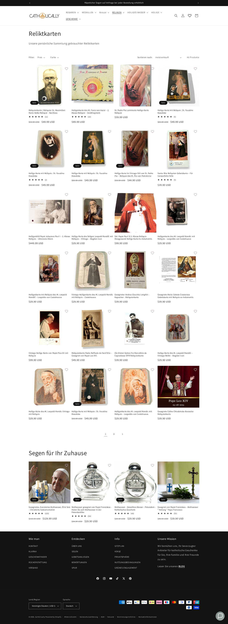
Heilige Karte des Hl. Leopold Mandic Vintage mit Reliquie (49, 412)
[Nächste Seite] (122, 434)
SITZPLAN (119, 546)
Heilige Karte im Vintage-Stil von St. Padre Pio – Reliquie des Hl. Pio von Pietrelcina (134, 174)
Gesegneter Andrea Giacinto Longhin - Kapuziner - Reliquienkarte (132, 296)
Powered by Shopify (53, 617)
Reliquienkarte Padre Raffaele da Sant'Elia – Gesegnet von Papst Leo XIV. (92, 354)
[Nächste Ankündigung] (198, 3)
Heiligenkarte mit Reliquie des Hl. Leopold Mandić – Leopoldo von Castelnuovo (48, 296)
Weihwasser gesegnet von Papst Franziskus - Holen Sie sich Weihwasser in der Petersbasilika (92, 510)
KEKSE (118, 551)
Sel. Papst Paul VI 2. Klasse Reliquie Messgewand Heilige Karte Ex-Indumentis (133, 237)
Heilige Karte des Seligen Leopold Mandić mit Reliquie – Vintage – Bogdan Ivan (92, 237)
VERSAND (33, 567)
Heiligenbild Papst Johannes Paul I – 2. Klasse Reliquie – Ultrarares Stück (49, 237)
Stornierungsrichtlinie (126, 617)
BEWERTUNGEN (79, 562)
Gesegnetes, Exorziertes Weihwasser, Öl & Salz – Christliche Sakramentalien (49, 508)
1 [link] (105, 434)
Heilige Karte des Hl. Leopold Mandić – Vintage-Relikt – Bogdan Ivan (175, 354)
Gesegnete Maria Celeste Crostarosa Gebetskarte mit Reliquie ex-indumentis (175, 296)
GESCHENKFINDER (38, 556)
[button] (72, 12)
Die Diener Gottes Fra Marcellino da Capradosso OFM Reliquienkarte (131, 354)
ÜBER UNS (77, 546)
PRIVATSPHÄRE (122, 556)
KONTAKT (33, 546)
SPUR (74, 567)
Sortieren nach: (144, 57)
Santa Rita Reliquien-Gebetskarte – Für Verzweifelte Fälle (175, 174)
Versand (110, 617)
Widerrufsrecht (70, 617)
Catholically (40, 617)
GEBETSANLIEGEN (80, 556)
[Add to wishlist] (66, 68)
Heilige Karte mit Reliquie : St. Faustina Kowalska (175, 111)
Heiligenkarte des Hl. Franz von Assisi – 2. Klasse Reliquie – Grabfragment (90, 111)
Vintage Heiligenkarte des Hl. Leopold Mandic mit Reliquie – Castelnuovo (92, 296)
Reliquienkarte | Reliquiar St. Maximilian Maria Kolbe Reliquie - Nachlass (47, 111)
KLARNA (33, 551)
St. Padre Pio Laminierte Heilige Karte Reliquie (132, 111)
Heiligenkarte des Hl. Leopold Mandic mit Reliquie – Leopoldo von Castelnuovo (176, 237)
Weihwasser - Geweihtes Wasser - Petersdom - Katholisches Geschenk (135, 508)
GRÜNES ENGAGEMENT (126, 567)
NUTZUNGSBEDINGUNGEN (127, 562)
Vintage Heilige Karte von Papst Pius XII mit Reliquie (48, 354)
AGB (102, 617)
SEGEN (75, 551)
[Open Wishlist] (189, 15)
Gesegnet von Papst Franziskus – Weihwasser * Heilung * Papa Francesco (178, 508)
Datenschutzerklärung (89, 617)
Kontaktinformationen (148, 617)
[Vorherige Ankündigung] (29, 3)
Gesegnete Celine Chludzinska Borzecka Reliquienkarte (175, 412)
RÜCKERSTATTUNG (38, 562)
